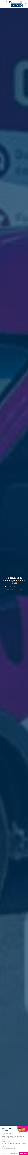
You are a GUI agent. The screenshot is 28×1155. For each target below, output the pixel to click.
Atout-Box (10, 586)
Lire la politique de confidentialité (8, 1148)
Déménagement (17, 586)
